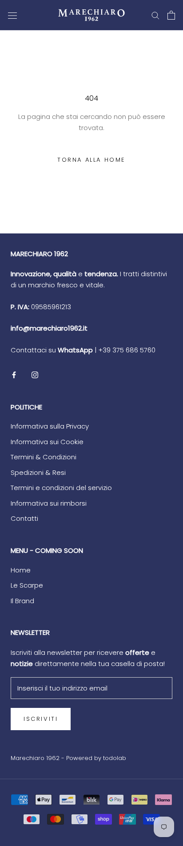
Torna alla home (91, 159)
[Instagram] (35, 374)
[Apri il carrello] (171, 15)
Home (21, 570)
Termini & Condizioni (43, 457)
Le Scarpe (27, 585)
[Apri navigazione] (12, 15)
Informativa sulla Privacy (50, 426)
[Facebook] (14, 374)
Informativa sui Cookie (47, 441)
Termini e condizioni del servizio (61, 487)
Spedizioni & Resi (38, 472)
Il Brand (22, 600)
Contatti (24, 518)
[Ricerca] (155, 15)
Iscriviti (41, 719)
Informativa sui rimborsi (49, 503)
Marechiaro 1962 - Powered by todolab (68, 758)
